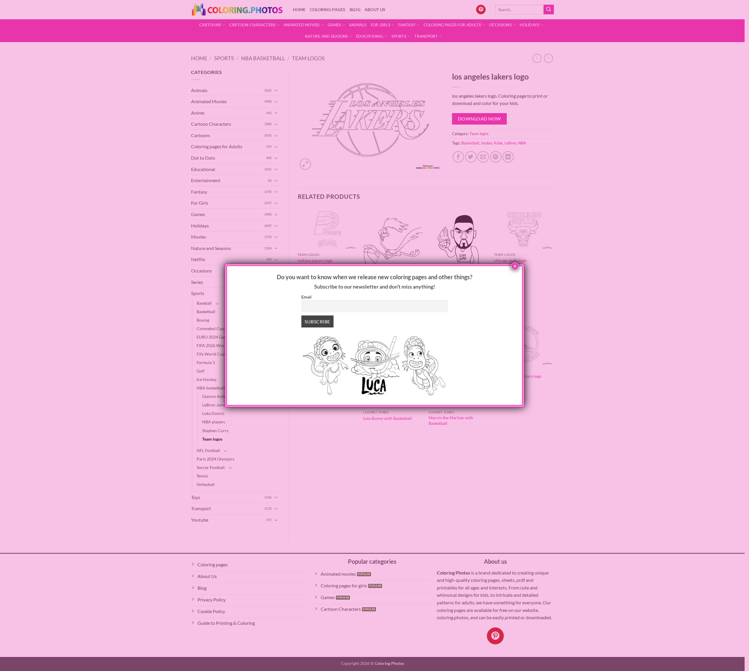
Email (306, 296)
